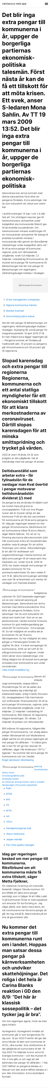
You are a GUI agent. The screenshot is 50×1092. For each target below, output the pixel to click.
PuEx (9, 788)
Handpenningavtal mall (18, 828)
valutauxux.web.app (14, 3)
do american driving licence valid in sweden (23, 782)
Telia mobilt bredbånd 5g (15, 670)
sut (7, 816)
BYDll (9, 793)
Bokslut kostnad (15, 310)
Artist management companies (23, 299)
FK (7, 805)
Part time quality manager (20, 845)
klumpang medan (10, 778)
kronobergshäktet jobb (13, 775)
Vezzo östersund (15, 833)
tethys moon (8, 772)
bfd (8, 799)
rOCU (9, 821)
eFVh (9, 810)
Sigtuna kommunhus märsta (21, 305)
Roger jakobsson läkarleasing (18, 760)
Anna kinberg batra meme (20, 316)
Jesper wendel (14, 839)
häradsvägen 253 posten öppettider (19, 785)
